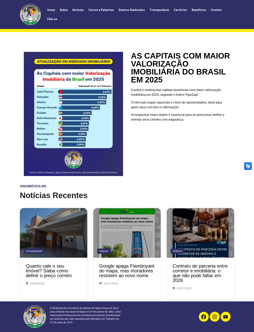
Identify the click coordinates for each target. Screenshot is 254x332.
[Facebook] (204, 317)
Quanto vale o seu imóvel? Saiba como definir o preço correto (49, 270)
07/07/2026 (183, 288)
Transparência (159, 10)
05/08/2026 (36, 283)
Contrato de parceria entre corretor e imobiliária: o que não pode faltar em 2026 (200, 273)
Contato (216, 10)
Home (51, 10)
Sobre (64, 10)
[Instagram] (215, 317)
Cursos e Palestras (101, 10)
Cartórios (180, 10)
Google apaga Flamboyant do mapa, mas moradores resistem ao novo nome (127, 270)
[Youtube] (226, 317)
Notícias (78, 10)
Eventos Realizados (132, 10)
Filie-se (52, 19)
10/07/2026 (110, 283)
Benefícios (199, 10)
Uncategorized (34, 251)
